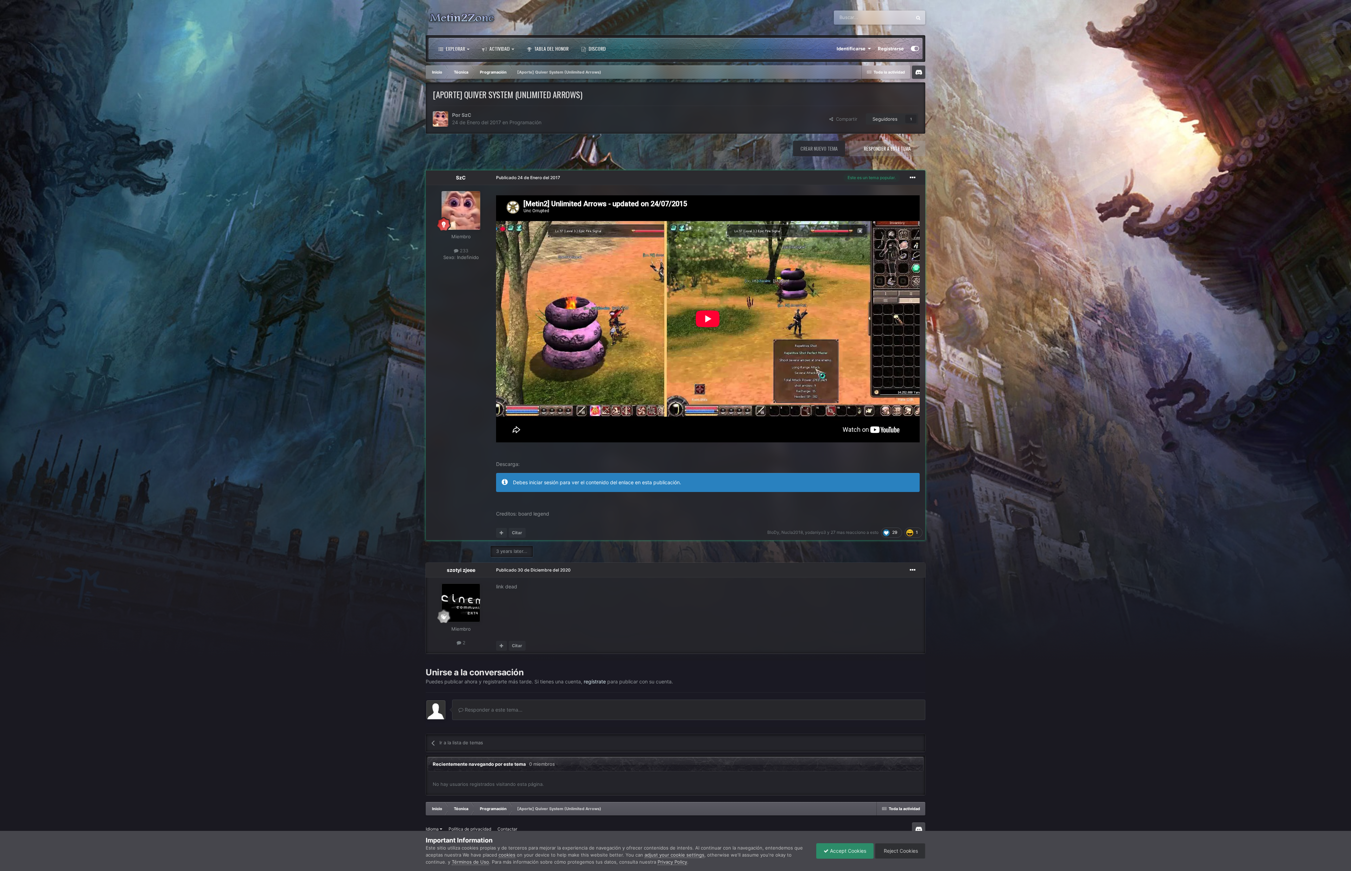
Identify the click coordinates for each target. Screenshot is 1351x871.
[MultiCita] (501, 533)
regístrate (595, 681)
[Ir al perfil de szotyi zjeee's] (461, 602)
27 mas (838, 532)
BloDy (773, 532)
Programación (525, 122)
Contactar (507, 829)
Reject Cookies (900, 851)
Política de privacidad (470, 829)
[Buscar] (918, 18)
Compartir (845, 119)
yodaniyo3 (815, 532)
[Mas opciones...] (913, 177)
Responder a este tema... (492, 710)
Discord (597, 48)
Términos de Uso (470, 862)
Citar (517, 532)
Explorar (455, 48)
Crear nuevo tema (819, 148)
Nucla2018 (792, 532)
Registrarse (891, 48)
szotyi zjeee (461, 570)
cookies (507, 855)
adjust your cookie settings (674, 855)
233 (463, 250)
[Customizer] (914, 48)
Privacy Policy (672, 862)
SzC (466, 115)
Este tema (892, 17)
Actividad (499, 48)
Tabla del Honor (551, 48)
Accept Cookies (847, 851)
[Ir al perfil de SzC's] (440, 119)
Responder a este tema (887, 148)
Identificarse (852, 48)
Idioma (433, 829)
